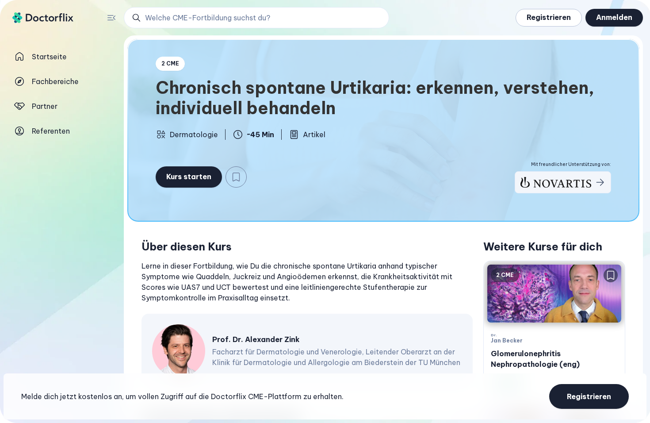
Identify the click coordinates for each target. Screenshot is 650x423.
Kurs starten (188, 176)
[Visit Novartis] (563, 182)
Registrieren (549, 17)
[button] (256, 17)
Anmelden (614, 17)
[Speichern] (236, 177)
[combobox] (261, 17)
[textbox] (307, 282)
